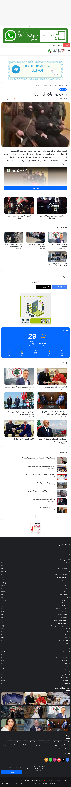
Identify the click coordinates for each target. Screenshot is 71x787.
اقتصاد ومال (65, 600)
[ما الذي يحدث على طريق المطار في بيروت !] (35, 237)
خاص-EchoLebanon (63, 640)
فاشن (67, 663)
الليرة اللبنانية (32, 741)
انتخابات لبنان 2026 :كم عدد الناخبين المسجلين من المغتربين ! (38, 458)
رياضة (67, 646)
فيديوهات (66, 669)
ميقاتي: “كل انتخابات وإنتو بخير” (46, 507)
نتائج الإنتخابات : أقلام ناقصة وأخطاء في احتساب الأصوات (40, 474)
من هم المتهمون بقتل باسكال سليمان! (59, 245)
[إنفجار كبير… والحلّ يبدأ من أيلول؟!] (62, 485)
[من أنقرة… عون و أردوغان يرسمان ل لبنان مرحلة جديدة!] (19, 400)
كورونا (65, 588)
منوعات (66, 683)
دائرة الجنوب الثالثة (60, 614)
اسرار (67, 597)
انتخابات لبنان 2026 (61, 608)
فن (68, 666)
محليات (65, 591)
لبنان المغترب (65, 674)
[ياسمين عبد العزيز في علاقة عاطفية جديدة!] (12, 725)
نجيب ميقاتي (59, 748)
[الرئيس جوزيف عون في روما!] (52, 376)
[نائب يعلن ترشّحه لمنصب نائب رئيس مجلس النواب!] (62, 468)
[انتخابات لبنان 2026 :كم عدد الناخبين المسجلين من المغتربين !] (62, 460)
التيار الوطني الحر (57, 741)
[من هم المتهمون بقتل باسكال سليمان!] (57, 237)
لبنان (31, 745)
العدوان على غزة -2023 (60, 657)
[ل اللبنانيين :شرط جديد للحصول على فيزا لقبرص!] (12, 698)
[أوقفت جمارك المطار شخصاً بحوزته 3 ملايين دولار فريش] (57, 256)
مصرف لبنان (15, 745)
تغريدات (66, 634)
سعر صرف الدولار (48, 745)
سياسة (65, 585)
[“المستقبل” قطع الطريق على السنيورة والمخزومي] (62, 493)
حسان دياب (66, 745)
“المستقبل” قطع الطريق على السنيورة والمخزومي (41, 491)
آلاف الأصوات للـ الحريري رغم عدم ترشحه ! (43, 499)
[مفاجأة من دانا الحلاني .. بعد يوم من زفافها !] (35, 712)
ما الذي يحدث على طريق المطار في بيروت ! (36, 245)
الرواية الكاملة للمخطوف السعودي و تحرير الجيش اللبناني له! (14, 245)
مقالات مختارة (65, 680)
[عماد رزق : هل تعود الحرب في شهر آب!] (35, 725)
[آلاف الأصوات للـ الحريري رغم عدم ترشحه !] (62, 501)
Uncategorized (64, 560)
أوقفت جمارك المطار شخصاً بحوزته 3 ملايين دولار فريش (57, 264)
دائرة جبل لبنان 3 (61, 623)
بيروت (25, 741)
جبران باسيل (18, 741)
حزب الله (11, 741)
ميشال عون (7, 745)
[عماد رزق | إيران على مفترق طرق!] (12, 712)
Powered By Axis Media (61, 780)
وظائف (65, 565)
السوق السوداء (41, 741)
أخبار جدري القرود (62, 577)
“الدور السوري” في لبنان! (24, 439)
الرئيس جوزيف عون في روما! (55, 386)
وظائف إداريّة (62, 568)
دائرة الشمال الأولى (60, 617)
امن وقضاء (51, 85)
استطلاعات (64, 606)
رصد (67, 643)
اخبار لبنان (57, 85)
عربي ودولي (65, 654)
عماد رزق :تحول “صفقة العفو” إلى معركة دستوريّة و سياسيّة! (53, 412)
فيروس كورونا (37, 745)
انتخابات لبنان (65, 603)
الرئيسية (63, 85)
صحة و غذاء (65, 651)
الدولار (48, 741)
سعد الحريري (58, 745)
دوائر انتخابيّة (63, 611)
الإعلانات (20, 783)
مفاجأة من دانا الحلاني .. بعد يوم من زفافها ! (50, 45)
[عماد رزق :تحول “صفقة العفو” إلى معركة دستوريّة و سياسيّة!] (52, 400)
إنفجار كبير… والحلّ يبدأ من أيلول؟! (46, 483)
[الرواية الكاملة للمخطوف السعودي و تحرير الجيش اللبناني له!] (13, 237)
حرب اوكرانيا (63, 660)
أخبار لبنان (66, 741)
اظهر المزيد (36, 188)
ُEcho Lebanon (49, 780)
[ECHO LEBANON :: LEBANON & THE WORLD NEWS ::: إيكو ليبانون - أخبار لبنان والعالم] (56, 51)
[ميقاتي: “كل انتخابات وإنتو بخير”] (62, 510)
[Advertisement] (35, 13)
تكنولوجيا (66, 637)
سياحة (67, 649)
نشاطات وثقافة (63, 594)
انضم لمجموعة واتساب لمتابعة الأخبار (35, 27)
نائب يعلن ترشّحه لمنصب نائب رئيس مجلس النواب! (41, 466)
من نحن (26, 783)
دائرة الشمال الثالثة (60, 620)
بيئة (68, 631)
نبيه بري (67, 748)
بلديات (67, 628)
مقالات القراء (65, 677)
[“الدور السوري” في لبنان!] (19, 428)
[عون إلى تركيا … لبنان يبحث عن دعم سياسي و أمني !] (52, 428)
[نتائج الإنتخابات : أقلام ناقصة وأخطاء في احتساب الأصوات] (62, 477)
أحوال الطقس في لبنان (61, 574)
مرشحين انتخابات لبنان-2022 (59, 626)
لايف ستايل (65, 672)
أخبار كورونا (64, 580)
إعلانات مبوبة (65, 562)
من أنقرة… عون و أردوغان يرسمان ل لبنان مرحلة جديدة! (20, 412)
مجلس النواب (24, 745)
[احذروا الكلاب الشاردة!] (58, 698)
